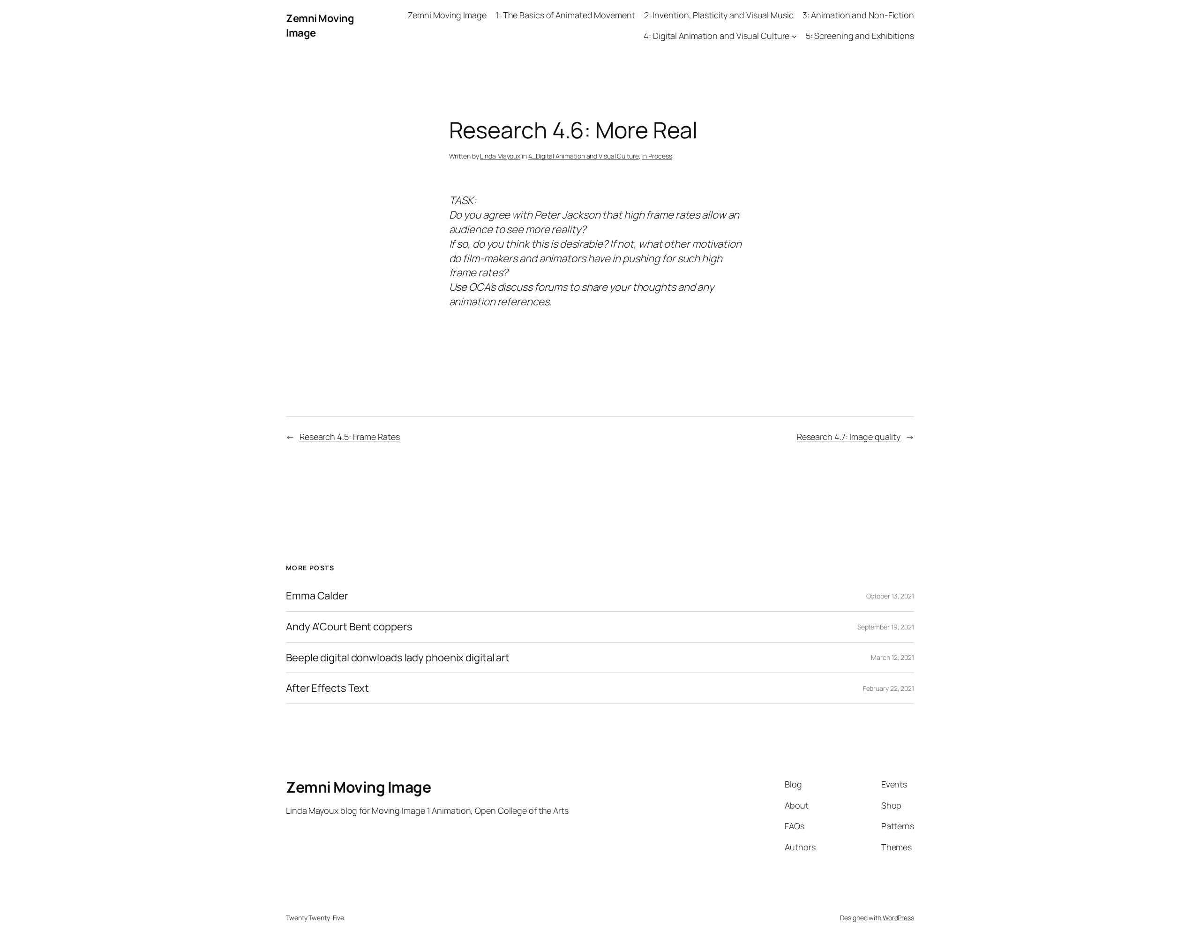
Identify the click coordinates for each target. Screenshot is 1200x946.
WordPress (898, 917)
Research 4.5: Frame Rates (350, 436)
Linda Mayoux (500, 155)
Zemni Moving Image (358, 787)
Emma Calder (317, 596)
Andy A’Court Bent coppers (349, 627)
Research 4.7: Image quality (848, 436)
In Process (657, 155)
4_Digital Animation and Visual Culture (583, 155)
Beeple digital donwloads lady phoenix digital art (398, 658)
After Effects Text (327, 688)
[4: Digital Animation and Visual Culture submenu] (794, 36)
